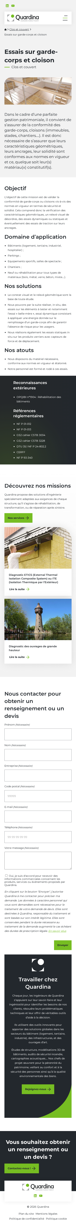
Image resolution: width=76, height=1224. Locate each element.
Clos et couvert (19, 29)
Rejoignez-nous (35, 1089)
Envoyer (62, 945)
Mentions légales (46, 1213)
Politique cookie (56, 1218)
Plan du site (26, 1213)
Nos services (16, 518)
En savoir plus (57, 931)
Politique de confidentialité (26, 1218)
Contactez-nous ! (19, 1168)
